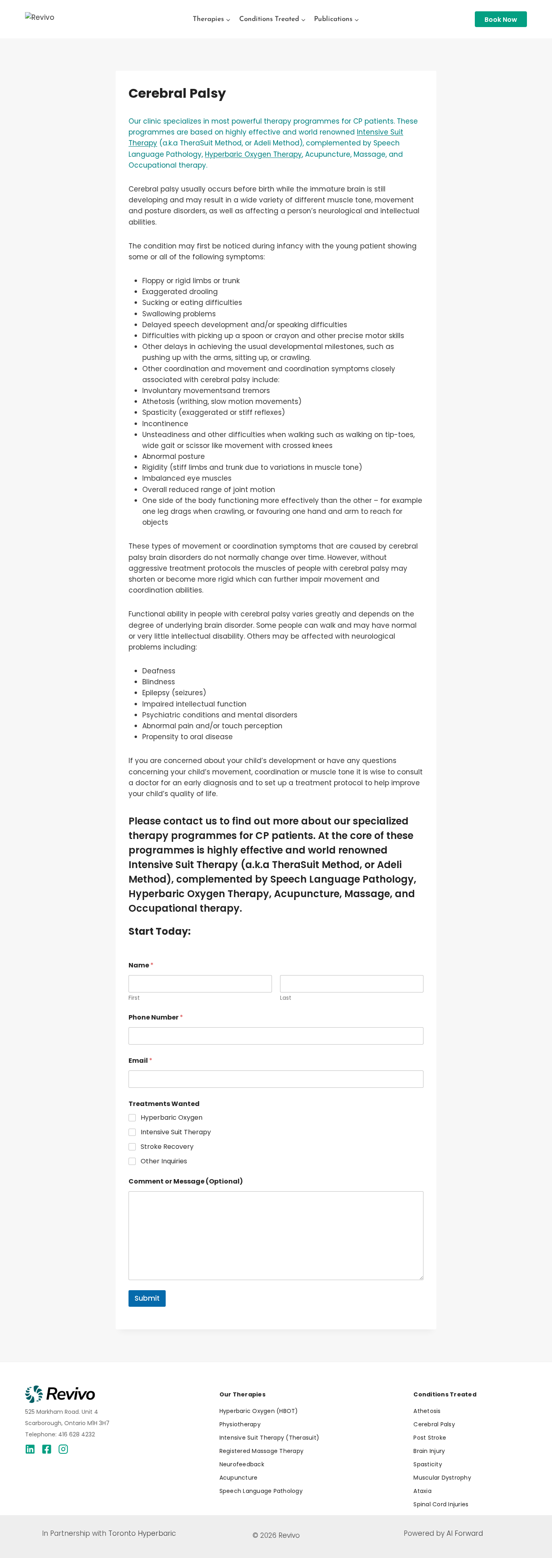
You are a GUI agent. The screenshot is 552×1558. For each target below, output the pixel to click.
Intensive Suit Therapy (176, 1132)
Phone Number (156, 1017)
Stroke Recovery (167, 1147)
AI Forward (465, 1533)
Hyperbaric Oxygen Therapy (253, 154)
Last (285, 998)
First (134, 998)
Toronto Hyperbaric (142, 1533)
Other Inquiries (164, 1161)
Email (140, 1060)
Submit (147, 1298)
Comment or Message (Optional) (186, 1181)
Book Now (501, 19)
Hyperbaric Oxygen (171, 1118)
